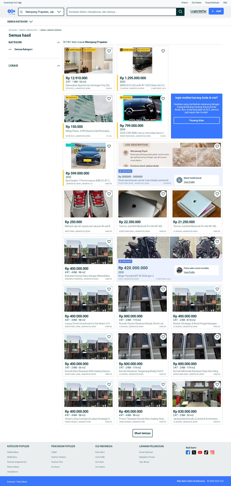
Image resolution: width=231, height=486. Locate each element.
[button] (12, 2)
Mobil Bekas (13, 452)
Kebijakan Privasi (147, 457)
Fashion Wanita (58, 457)
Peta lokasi (22, 482)
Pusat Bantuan (146, 452)
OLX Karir (99, 462)
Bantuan (11, 482)
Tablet (54, 452)
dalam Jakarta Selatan (51, 30)
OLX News (100, 467)
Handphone (12, 472)
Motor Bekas (13, 467)
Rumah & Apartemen (17, 462)
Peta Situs (100, 452)
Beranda (13, 30)
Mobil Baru (12, 457)
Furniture (55, 467)
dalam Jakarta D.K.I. (28, 30)
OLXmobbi (100, 457)
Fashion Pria (57, 462)
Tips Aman (144, 462)
